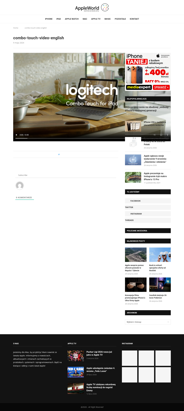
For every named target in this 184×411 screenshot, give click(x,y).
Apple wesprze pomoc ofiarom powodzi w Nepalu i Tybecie (134, 268)
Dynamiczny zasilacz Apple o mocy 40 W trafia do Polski (157, 141)
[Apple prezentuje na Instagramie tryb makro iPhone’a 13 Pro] (133, 177)
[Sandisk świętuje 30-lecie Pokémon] (160, 284)
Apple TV (95, 19)
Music (108, 19)
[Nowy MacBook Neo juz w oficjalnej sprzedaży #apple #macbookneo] (163, 358)
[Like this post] (61, 154)
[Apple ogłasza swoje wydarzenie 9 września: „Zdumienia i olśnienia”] (133, 159)
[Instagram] (19, 7)
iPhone (48, 19)
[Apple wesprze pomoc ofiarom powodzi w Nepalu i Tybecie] (136, 255)
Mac (85, 19)
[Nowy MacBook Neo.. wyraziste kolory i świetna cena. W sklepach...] (129, 374)
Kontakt (134, 19)
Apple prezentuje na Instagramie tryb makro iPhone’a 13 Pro (155, 176)
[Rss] (24, 7)
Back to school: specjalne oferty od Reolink (157, 268)
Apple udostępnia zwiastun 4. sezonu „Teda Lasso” (100, 369)
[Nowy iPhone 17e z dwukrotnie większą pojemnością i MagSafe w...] (146, 374)
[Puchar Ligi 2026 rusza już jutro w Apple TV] (76, 355)
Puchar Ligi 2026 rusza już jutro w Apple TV (99, 353)
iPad (58, 19)
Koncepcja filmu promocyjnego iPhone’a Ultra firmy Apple (135, 298)
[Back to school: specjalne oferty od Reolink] (160, 255)
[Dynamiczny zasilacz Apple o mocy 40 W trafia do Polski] (133, 142)
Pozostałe (120, 19)
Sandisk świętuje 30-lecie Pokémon (158, 296)
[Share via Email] (71, 154)
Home (15, 28)
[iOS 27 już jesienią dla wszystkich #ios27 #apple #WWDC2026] (146, 358)
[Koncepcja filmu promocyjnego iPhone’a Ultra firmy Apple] (136, 284)
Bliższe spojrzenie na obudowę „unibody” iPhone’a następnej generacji (147, 109)
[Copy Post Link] (67, 154)
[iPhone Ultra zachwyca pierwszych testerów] (133, 126)
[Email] (28, 7)
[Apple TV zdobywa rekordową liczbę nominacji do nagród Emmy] (76, 388)
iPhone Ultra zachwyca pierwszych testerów (155, 123)
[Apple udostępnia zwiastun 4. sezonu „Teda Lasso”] (76, 372)
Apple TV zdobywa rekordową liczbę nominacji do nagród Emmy (101, 387)
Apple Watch (72, 19)
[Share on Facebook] (64, 154)
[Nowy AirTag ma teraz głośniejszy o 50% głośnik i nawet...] (163, 374)
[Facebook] (14, 7)
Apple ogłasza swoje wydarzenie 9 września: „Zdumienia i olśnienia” (155, 159)
